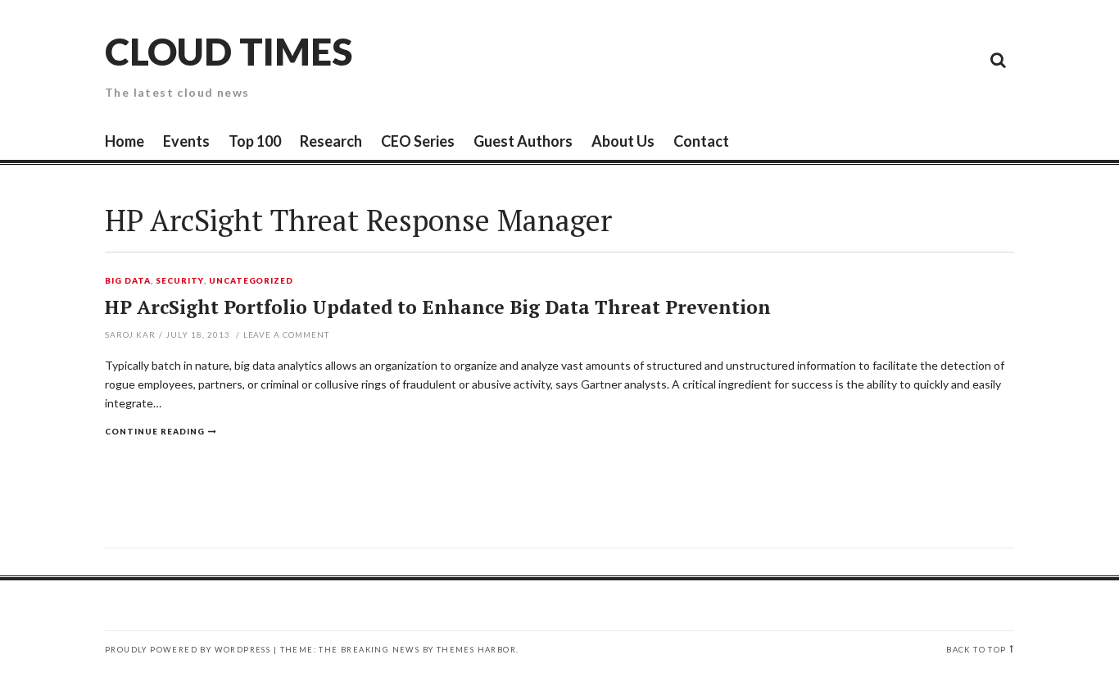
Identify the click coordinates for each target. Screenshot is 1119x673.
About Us (623, 141)
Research (331, 141)
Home (124, 141)
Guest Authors (523, 141)
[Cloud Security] (924, 59)
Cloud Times (228, 51)
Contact (701, 141)
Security (180, 281)
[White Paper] (961, 59)
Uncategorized (251, 281)
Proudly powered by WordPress (187, 649)
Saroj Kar (130, 334)
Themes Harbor (476, 649)
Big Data (128, 281)
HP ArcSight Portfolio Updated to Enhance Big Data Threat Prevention (438, 307)
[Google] (850, 59)
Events (186, 141)
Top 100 (255, 141)
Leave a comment (286, 334)
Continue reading (155, 431)
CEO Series (418, 141)
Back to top (976, 649)
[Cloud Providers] (887, 59)
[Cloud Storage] (813, 59)
